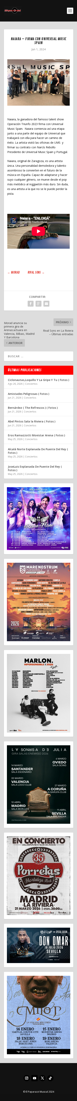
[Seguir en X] (42, 1078)
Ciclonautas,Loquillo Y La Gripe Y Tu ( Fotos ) (38, 380)
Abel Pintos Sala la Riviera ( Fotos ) (31, 421)
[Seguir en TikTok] (50, 1078)
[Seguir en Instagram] (26, 1078)
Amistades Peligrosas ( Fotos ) (28, 394)
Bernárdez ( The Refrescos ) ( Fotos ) (33, 408)
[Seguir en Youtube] (34, 1078)
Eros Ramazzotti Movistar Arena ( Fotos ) (36, 435)
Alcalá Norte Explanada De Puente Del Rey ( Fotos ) (38, 451)
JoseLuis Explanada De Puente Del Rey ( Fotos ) (35, 468)
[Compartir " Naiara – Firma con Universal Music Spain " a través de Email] (46, 304)
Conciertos (31, 383)
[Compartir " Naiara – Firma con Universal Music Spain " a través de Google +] (38, 304)
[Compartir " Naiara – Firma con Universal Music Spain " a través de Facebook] (31, 304)
